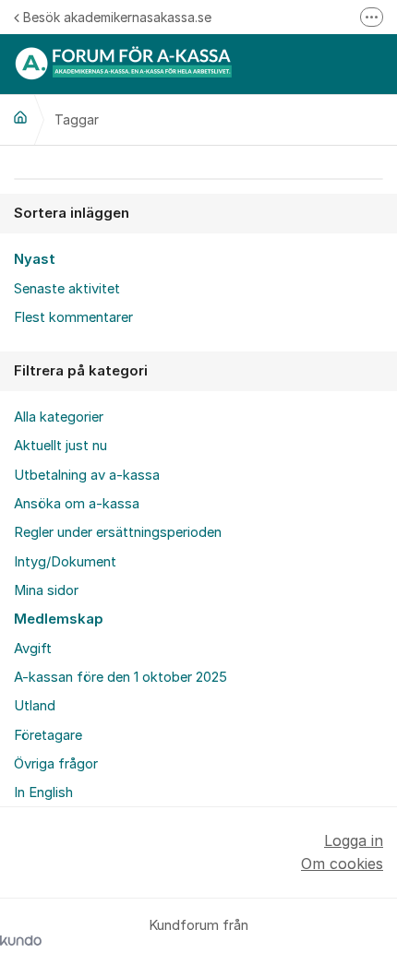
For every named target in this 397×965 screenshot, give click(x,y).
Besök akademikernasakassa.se (117, 17)
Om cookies (342, 863)
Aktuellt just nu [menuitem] (60, 445)
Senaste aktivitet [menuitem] (67, 288)
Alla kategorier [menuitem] (58, 417)
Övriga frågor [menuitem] (56, 764)
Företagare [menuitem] (48, 735)
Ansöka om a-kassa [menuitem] (76, 503)
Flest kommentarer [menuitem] (73, 317)
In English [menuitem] (43, 792)
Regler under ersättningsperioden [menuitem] (118, 532)
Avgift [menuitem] (33, 648)
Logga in (353, 840)
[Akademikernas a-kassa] (20, 117)
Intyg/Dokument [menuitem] (65, 562)
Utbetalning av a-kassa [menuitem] (87, 475)
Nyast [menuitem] (34, 259)
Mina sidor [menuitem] (46, 590)
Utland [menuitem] (34, 705)
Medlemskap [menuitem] (58, 619)
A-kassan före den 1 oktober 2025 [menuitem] (120, 677)
